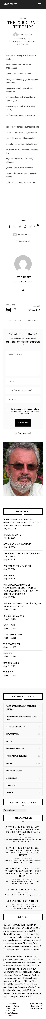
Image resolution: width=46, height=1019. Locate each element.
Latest (8, 1006)
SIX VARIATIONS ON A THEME (17, 544)
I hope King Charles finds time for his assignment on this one (23, 895)
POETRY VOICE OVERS (14, 771)
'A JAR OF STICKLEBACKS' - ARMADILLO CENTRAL (21, 707)
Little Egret (20, 320)
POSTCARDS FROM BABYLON (17, 566)
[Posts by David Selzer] (15, 34)
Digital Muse (11, 1004)
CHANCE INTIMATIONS (13, 616)
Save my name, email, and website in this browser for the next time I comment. (25, 411)
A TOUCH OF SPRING (13, 635)
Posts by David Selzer (22, 282)
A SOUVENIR (9, 625)
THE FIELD (8, 672)
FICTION (9, 741)
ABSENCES (8, 653)
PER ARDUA (8, 575)
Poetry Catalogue (11, 1013)
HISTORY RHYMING (12, 535)
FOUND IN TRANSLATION (15, 749)
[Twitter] (14, 226)
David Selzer (10, 4)
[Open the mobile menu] (40, 4)
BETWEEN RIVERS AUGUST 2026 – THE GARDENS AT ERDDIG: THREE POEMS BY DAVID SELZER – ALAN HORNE (22, 522)
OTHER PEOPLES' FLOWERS (16, 756)
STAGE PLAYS (11, 785)
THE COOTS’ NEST (11, 644)
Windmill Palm (32, 320)
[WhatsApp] (25, 226)
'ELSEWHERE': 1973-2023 (15, 727)
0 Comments (17, 41)
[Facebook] (9, 226)
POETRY (23, 19)
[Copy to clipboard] (30, 226)
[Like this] (35, 226)
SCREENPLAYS (11, 778)
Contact (11, 1015)
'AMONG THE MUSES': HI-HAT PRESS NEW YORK (21, 717)
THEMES (9, 793)
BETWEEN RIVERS (12, 734)
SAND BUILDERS (11, 663)
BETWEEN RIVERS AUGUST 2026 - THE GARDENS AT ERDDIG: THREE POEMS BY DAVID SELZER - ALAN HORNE (23, 831)
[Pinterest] (20, 226)
